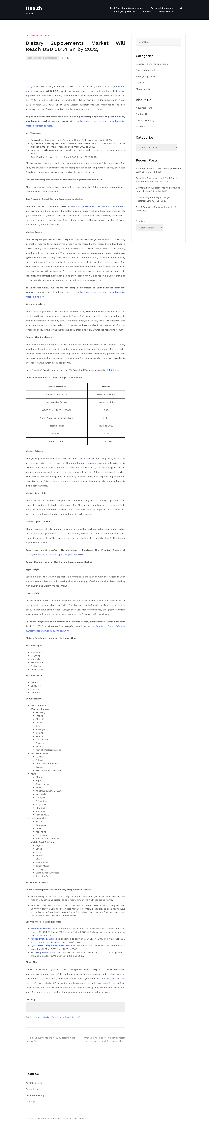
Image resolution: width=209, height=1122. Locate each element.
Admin (68, 58)
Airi (71, 1118)
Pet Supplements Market (45, 952)
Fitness (147, 11)
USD (77, 1017)
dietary (38, 1017)
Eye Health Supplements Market (50, 945)
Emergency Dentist (124, 11)
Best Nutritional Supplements (126, 8)
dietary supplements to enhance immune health (98, 206)
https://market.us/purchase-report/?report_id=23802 (55, 554)
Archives (140, 221)
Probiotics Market (41, 928)
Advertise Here (144, 107)
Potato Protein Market (44, 938)
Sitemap (140, 126)
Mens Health (166, 11)
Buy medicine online (162, 8)
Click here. (113, 370)
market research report (110, 978)
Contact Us (142, 114)
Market (46, 1017)
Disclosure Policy (145, 120)
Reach (55, 1017)
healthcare (89, 458)
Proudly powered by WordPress (43, 1118)
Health (34, 8)
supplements (67, 1017)
